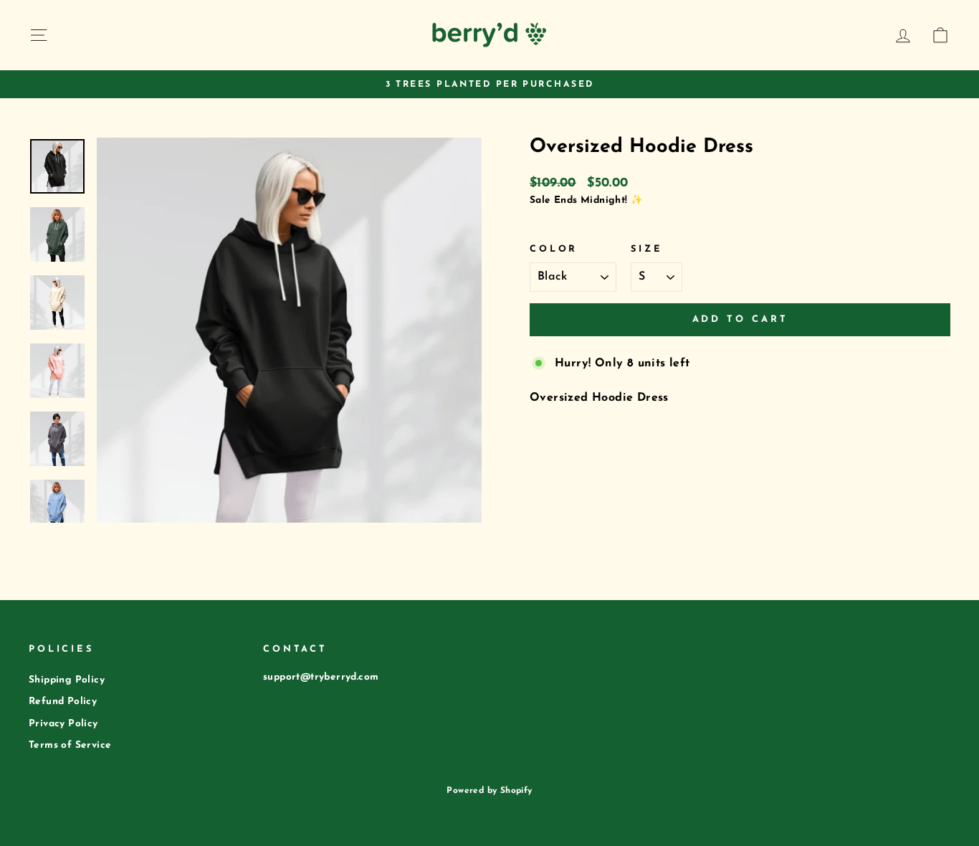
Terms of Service (70, 745)
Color (554, 249)
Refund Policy (63, 701)
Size (646, 249)
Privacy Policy (63, 723)
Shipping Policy (67, 680)
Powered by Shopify (489, 790)
